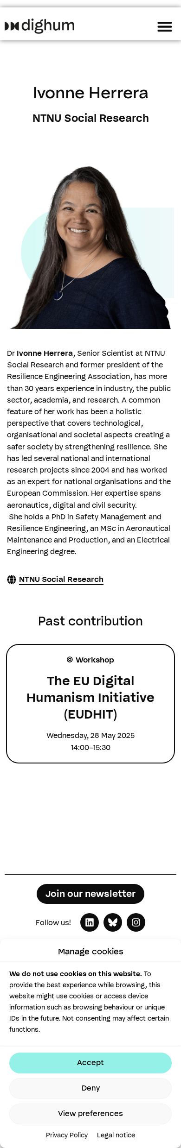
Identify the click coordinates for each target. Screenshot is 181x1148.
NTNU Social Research (61, 579)
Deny (91, 1088)
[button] (164, 26)
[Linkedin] (89, 922)
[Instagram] (136, 922)
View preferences (90, 1113)
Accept (90, 1062)
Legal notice (116, 1135)
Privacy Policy (67, 1135)
